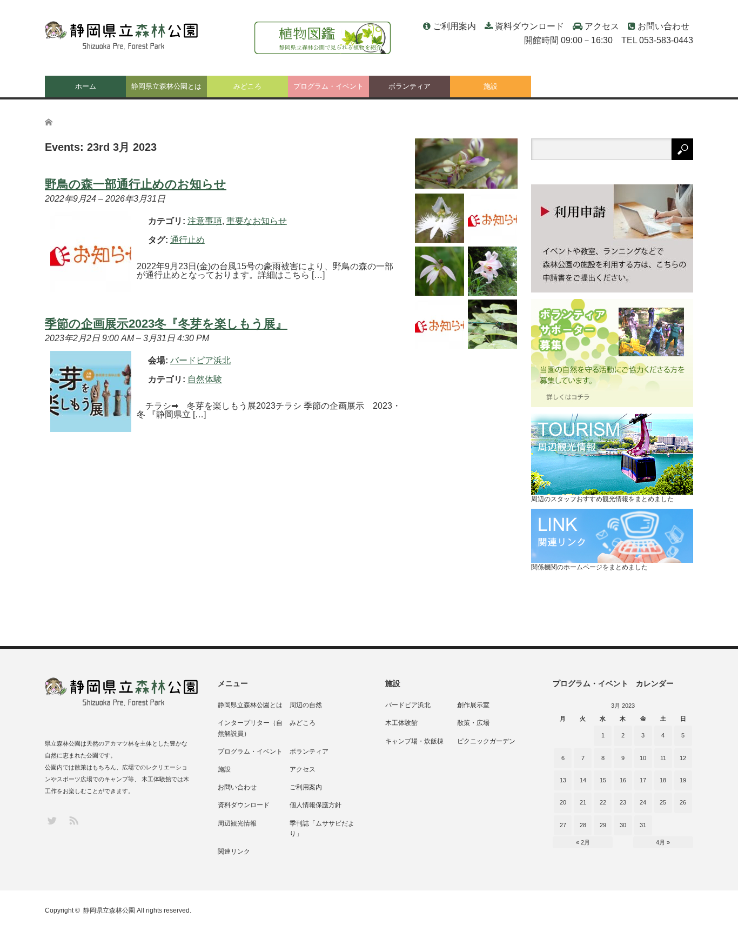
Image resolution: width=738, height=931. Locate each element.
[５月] (492, 271)
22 (603, 802)
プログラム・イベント (328, 86)
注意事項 (204, 220)
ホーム (85, 86)
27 (563, 825)
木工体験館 (401, 723)
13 (563, 780)
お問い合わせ (663, 26)
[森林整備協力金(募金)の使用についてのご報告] (439, 324)
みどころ (247, 86)
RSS (73, 820)
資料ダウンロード (529, 26)
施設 (491, 86)
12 (683, 758)
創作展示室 (473, 705)
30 (623, 825)
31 (643, 825)
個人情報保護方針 (315, 805)
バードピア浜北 (408, 705)
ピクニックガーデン (486, 741)
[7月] (439, 218)
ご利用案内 (454, 26)
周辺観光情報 (237, 823)
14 (583, 780)
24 (643, 802)
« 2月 (583, 842)
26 (683, 802)
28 (583, 825)
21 (583, 802)
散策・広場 (473, 723)
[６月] (439, 271)
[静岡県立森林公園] (122, 35)
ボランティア (409, 86)
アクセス (602, 26)
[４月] (492, 324)
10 (643, 758)
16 (623, 780)
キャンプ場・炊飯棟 (414, 741)
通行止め (187, 239)
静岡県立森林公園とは (166, 86)
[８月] (466, 163)
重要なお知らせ (256, 220)
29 (603, 825)
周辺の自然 (306, 705)
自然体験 (204, 379)
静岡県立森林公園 (109, 910)
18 (663, 780)
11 (663, 758)
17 (643, 780)
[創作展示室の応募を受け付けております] (492, 218)
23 (623, 802)
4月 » (663, 842)
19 (683, 780)
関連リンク (234, 851)
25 (663, 802)
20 (563, 802)
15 (603, 780)
